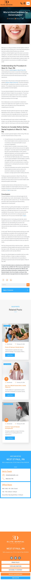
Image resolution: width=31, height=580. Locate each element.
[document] (15, 290)
